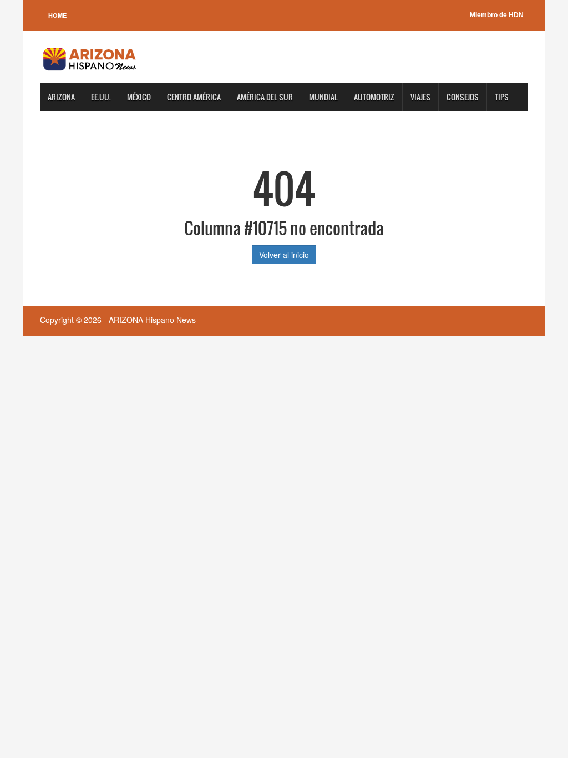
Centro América (194, 97)
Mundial (323, 97)
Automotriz (374, 97)
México (139, 97)
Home (57, 15)
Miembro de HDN (497, 15)
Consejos (463, 97)
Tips (502, 97)
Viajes (420, 97)
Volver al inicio (284, 254)
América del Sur (265, 97)
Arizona (61, 97)
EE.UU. (101, 97)
